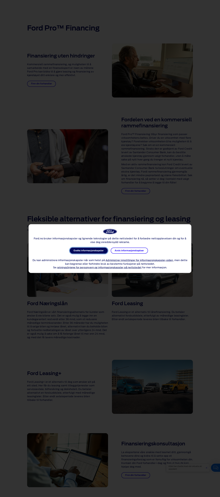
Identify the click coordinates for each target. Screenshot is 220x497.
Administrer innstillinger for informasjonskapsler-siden (139, 260)
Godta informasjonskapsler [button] (89, 250)
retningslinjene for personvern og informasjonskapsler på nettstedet (99, 267)
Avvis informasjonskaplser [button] (129, 250)
